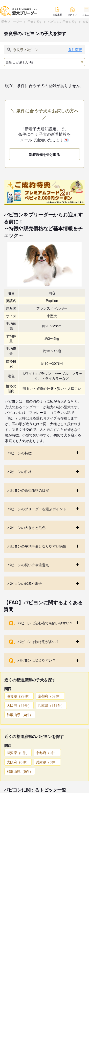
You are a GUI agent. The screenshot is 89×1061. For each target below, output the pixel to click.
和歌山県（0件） (20, 771)
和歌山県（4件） (20, 714)
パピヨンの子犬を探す (62, 21)
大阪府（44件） (19, 705)
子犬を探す (34, 21)
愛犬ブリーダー (11, 21)
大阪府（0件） (18, 762)
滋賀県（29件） (19, 696)
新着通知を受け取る (44, 154)
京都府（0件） (47, 752)
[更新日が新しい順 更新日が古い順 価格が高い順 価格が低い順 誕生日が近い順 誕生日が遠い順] (44, 62)
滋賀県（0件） (18, 752)
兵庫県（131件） (51, 705)
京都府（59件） (50, 696)
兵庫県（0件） (47, 762)
